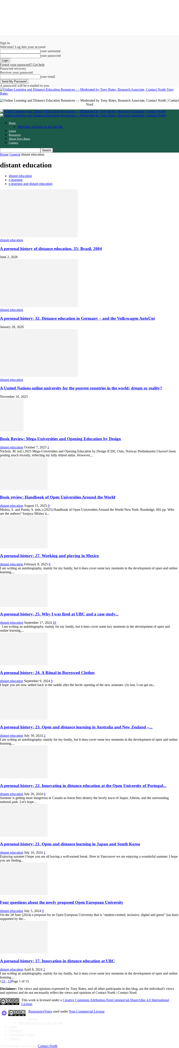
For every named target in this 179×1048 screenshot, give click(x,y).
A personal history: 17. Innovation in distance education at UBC (57, 961)
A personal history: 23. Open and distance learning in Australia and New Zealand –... (76, 727)
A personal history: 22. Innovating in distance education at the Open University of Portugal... (83, 785)
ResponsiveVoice (40, 1011)
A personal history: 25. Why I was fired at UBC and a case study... (59, 614)
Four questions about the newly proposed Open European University (61, 902)
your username (50, 51)
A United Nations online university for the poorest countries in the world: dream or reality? (81, 388)
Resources (15, 134)
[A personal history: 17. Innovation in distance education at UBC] (24, 952)
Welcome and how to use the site (40, 127)
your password (50, 55)
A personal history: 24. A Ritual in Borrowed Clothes (47, 672)
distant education (20, 176)
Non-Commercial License (87, 1011)
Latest (12, 130)
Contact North (47, 1046)
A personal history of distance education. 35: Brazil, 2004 (51, 248)
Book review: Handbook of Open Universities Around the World (57, 497)
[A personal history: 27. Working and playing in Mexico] (24, 547)
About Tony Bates (19, 138)
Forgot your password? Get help (22, 64)
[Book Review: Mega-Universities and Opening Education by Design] (12, 430)
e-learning (15, 180)
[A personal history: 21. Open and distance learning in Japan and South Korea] (24, 835)
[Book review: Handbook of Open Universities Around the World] (24, 489)
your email (47, 76)
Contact (13, 142)
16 (54, 622)
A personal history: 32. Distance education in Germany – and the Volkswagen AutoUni (77, 318)
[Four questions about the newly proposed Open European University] (24, 894)
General (14, 154)
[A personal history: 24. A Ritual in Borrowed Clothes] (24, 664)
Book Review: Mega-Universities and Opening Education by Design (60, 438)
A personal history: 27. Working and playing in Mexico (49, 555)
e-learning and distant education (30, 184)
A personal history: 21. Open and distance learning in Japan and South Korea (70, 844)
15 (9, 981)
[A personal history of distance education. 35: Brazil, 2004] (39, 236)
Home (12, 123)
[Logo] (83, 111)
